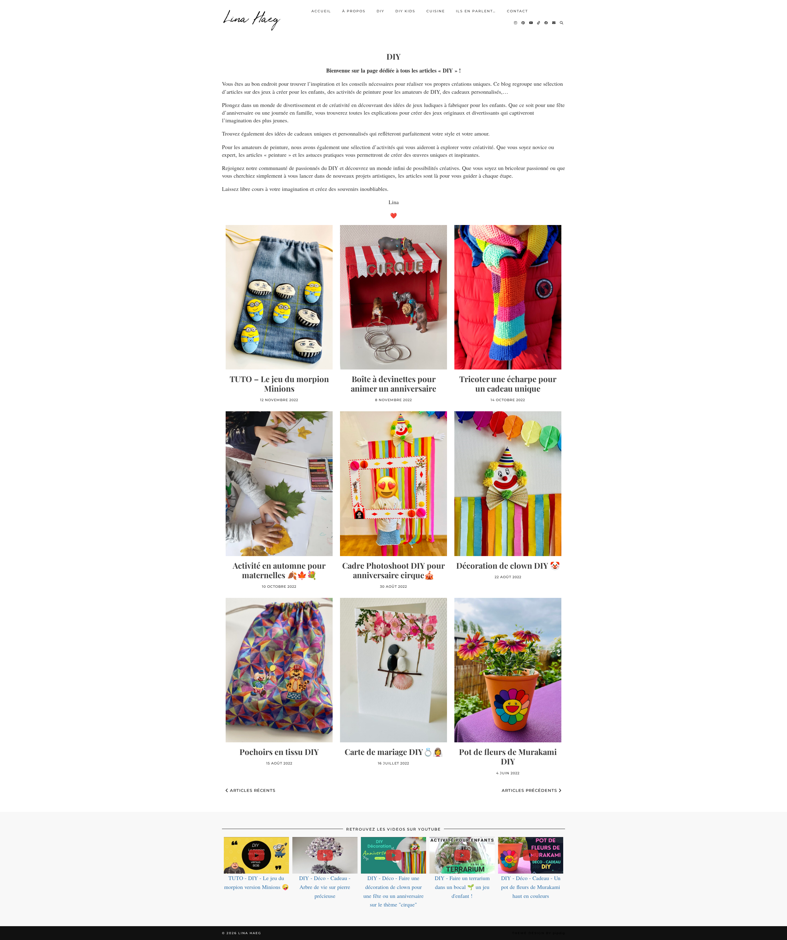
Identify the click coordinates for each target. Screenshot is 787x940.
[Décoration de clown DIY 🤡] (507, 483)
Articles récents (251, 790)
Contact (517, 11)
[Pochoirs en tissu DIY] (279, 670)
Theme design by (538, 933)
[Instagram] (516, 23)
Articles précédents (530, 790)
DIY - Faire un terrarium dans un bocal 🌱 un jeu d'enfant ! (462, 886)
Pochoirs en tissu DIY (279, 751)
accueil (321, 11)
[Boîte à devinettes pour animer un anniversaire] (393, 297)
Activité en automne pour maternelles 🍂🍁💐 (279, 570)
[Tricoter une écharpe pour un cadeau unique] (507, 297)
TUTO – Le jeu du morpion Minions (279, 383)
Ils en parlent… (476, 11)
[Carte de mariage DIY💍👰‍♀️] (393, 670)
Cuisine (435, 11)
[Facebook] (546, 23)
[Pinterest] (523, 23)
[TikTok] (539, 23)
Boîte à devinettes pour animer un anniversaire (393, 383)
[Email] (554, 23)
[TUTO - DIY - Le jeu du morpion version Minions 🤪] (256, 855)
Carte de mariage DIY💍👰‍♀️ (394, 751)
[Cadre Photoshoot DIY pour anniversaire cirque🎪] (393, 483)
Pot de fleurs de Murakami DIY (508, 756)
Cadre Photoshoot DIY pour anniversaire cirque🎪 (393, 570)
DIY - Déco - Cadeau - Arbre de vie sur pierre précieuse (324, 886)
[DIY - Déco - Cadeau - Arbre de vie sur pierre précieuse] (325, 855)
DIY (380, 11)
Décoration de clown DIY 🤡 (508, 565)
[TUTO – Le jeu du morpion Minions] (279, 297)
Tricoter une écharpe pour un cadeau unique (507, 383)
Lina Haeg (252, 17)
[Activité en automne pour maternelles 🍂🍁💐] (279, 483)
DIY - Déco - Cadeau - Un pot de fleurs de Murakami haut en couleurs (530, 886)
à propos (354, 11)
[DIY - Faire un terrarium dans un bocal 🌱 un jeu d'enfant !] (462, 855)
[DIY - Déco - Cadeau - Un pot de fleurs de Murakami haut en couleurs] (530, 855)
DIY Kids (405, 11)
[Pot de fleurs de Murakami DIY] (507, 670)
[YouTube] (531, 23)
